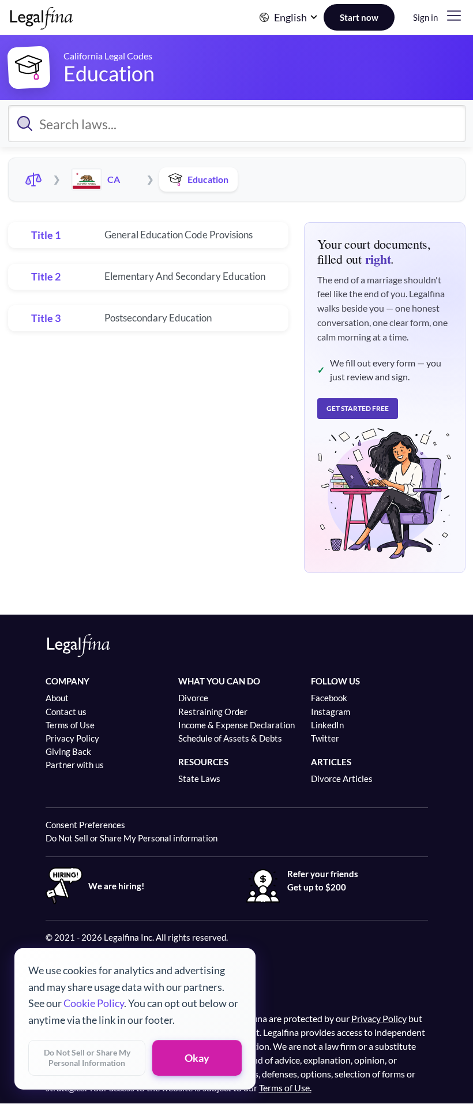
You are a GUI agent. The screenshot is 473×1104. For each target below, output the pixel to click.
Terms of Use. (285, 1087)
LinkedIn (327, 725)
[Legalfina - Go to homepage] (42, 24)
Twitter (325, 738)
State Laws (199, 778)
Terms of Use (70, 725)
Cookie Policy (93, 1003)
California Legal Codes (107, 55)
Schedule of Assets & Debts (230, 738)
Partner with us (75, 764)
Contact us (66, 711)
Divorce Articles (342, 778)
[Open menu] (454, 16)
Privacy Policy (72, 738)
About (57, 698)
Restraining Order (212, 711)
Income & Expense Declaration (236, 725)
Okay (197, 1057)
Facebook (329, 698)
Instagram (330, 711)
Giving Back (68, 751)
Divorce (193, 698)
